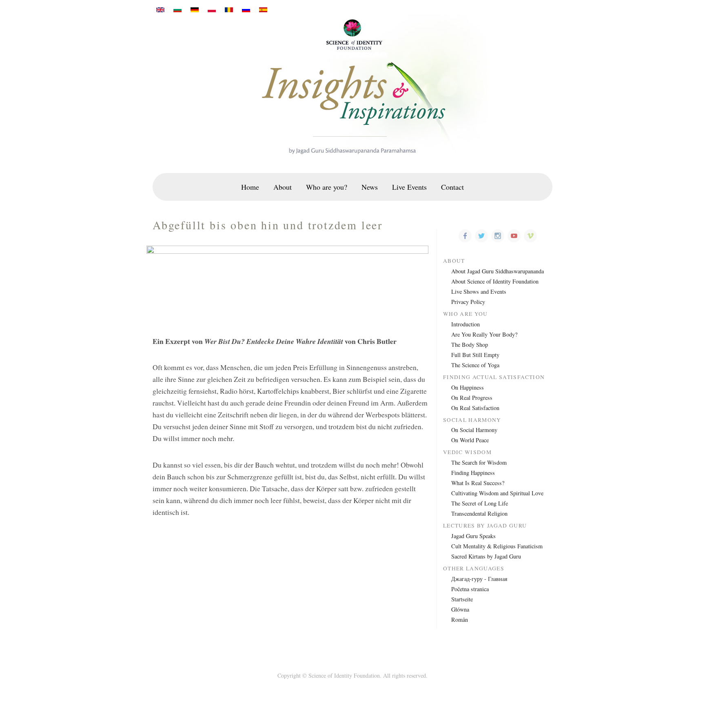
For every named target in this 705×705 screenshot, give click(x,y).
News (369, 187)
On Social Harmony (474, 430)
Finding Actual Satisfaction (494, 377)
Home (250, 187)
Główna (460, 609)
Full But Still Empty (475, 355)
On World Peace (470, 440)
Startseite (462, 599)
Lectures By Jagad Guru (485, 526)
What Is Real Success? (477, 483)
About (282, 187)
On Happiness (467, 387)
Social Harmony (472, 420)
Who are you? (326, 187)
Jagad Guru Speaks (473, 536)
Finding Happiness (473, 473)
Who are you (465, 314)
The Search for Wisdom (479, 462)
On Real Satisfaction (475, 408)
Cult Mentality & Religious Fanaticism (497, 546)
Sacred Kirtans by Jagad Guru (486, 556)
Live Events (409, 187)
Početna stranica (470, 589)
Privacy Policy (468, 302)
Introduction (465, 324)
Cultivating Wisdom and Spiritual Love (497, 493)
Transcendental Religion (479, 513)
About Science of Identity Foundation (495, 281)
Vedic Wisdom (467, 452)
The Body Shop (469, 344)
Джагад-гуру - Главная (479, 579)
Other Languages (473, 568)
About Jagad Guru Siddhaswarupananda (497, 271)
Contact (452, 187)
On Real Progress (471, 398)
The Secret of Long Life (479, 503)
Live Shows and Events (478, 291)
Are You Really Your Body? (484, 334)
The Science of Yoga (475, 365)
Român (459, 619)
